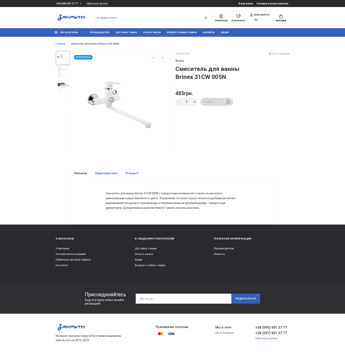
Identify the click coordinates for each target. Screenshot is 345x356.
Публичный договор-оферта (73, 259)
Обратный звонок (97, 3)
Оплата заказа (152, 32)
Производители (99, 32)
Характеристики (106, 173)
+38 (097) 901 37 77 (271, 333)
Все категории (69, 32)
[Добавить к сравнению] (162, 58)
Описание (80, 173)
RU (256, 20)
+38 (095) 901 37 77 (67, 3)
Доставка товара (126, 32)
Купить (208, 101)
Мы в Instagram (224, 332)
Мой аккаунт (262, 15)
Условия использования (272, 3)
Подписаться (245, 298)
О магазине (245, 3)
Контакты (209, 32)
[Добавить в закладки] (153, 58)
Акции (225, 32)
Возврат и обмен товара (182, 32)
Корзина (281, 20)
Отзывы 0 (131, 173)
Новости (219, 254)
